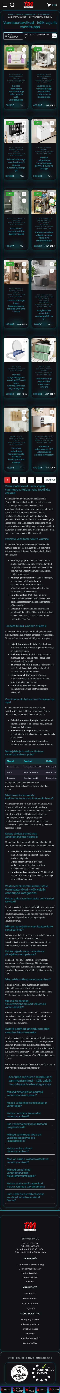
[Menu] (5, 5)
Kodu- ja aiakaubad (26, 14)
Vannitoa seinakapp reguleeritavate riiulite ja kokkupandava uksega (16, 455)
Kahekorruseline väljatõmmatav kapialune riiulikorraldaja (44, 236)
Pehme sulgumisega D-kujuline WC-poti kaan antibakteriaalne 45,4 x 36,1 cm (16, 381)
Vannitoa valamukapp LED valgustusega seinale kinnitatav (43, 450)
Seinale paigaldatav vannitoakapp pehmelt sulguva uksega (44, 163)
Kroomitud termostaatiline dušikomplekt (16, 231)
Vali (22, 105)
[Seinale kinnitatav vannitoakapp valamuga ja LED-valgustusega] (16, 57)
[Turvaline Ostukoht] (17, 1373)
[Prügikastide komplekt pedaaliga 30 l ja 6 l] (43, 275)
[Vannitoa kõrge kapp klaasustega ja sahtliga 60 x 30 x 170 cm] (16, 272)
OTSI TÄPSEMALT (13, 36)
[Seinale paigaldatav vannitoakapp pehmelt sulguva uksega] (43, 131)
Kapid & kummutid (16, 74)
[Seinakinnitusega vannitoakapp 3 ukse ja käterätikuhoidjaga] (16, 131)
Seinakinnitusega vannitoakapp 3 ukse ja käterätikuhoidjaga (16, 165)
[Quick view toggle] (24, 56)
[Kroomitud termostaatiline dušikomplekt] (16, 202)
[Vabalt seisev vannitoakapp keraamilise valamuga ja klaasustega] (43, 57)
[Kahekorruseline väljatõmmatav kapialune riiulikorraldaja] (43, 202)
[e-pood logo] (28, 5)
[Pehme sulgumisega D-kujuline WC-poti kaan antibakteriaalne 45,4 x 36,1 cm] (16, 350)
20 (47, 480)
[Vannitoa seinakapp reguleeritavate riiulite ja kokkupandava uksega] (16, 420)
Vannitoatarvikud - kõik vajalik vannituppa (16, 154)
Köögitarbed (44, 224)
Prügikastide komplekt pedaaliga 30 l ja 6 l (44, 314)
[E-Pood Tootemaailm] (30, 1227)
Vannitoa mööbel (18, 151)
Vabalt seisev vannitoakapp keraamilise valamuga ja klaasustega (44, 91)
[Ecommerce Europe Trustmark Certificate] (42, 1373)
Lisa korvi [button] (50, 105)
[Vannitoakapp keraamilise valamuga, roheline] (43, 350)
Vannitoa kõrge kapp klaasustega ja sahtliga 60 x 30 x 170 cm (16, 306)
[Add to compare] (24, 49)
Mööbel (12, 76)
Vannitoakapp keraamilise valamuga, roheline (44, 382)
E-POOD (11, 14)
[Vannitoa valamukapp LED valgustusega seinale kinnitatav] (43, 420)
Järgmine (53, 480)
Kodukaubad (44, 14)
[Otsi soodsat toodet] (12, 5)
